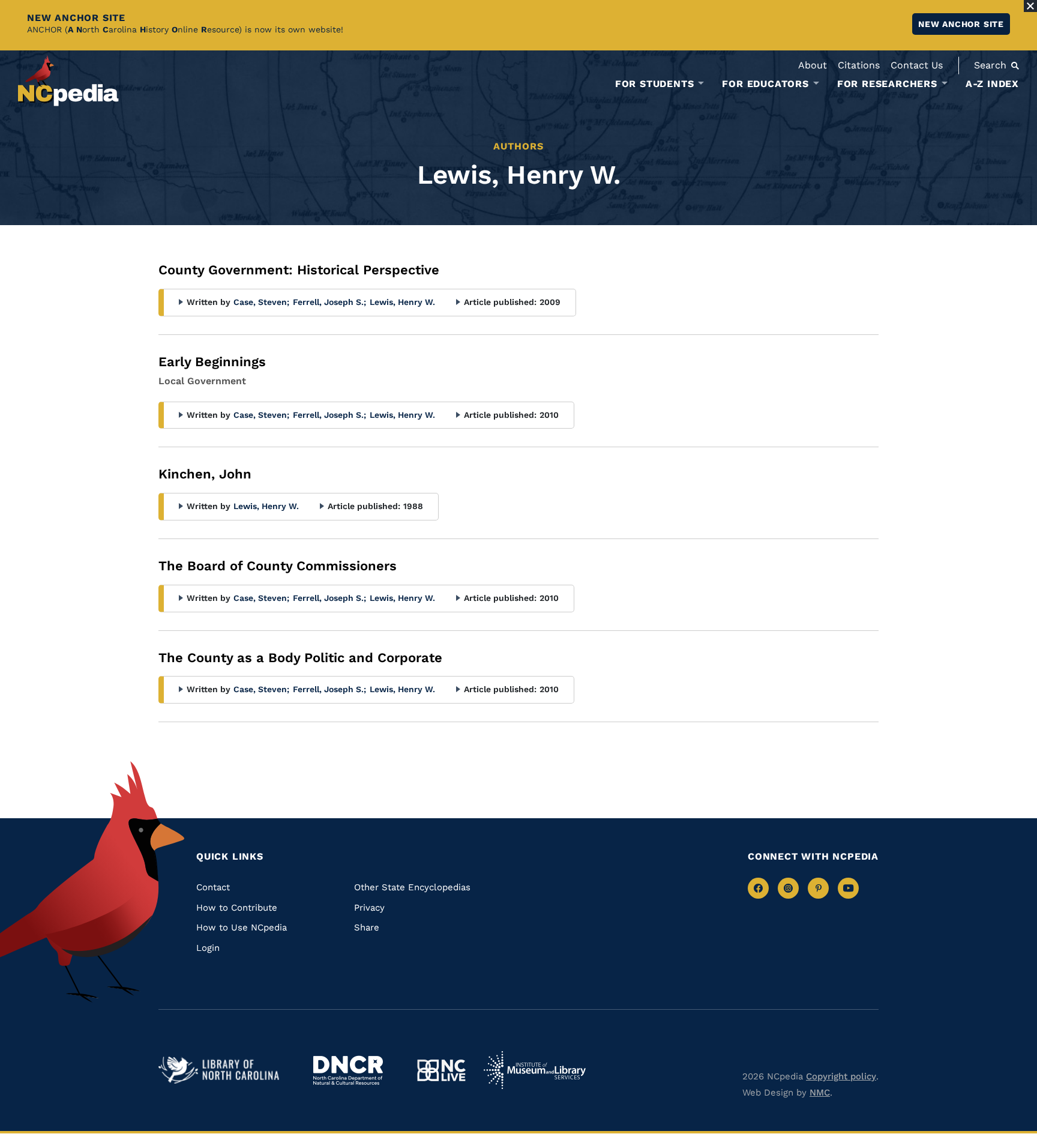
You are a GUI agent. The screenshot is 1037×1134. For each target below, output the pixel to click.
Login (208, 947)
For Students (654, 84)
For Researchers (887, 84)
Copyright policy (841, 1076)
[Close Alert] (1030, 6)
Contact (213, 887)
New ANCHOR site (961, 24)
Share (366, 927)
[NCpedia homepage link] (68, 80)
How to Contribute (236, 907)
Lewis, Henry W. (402, 302)
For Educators (765, 84)
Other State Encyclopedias (412, 887)
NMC (820, 1092)
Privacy (369, 907)
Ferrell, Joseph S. (329, 302)
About (812, 65)
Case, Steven (261, 302)
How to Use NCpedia (241, 927)
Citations (859, 65)
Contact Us (917, 65)
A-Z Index (992, 83)
